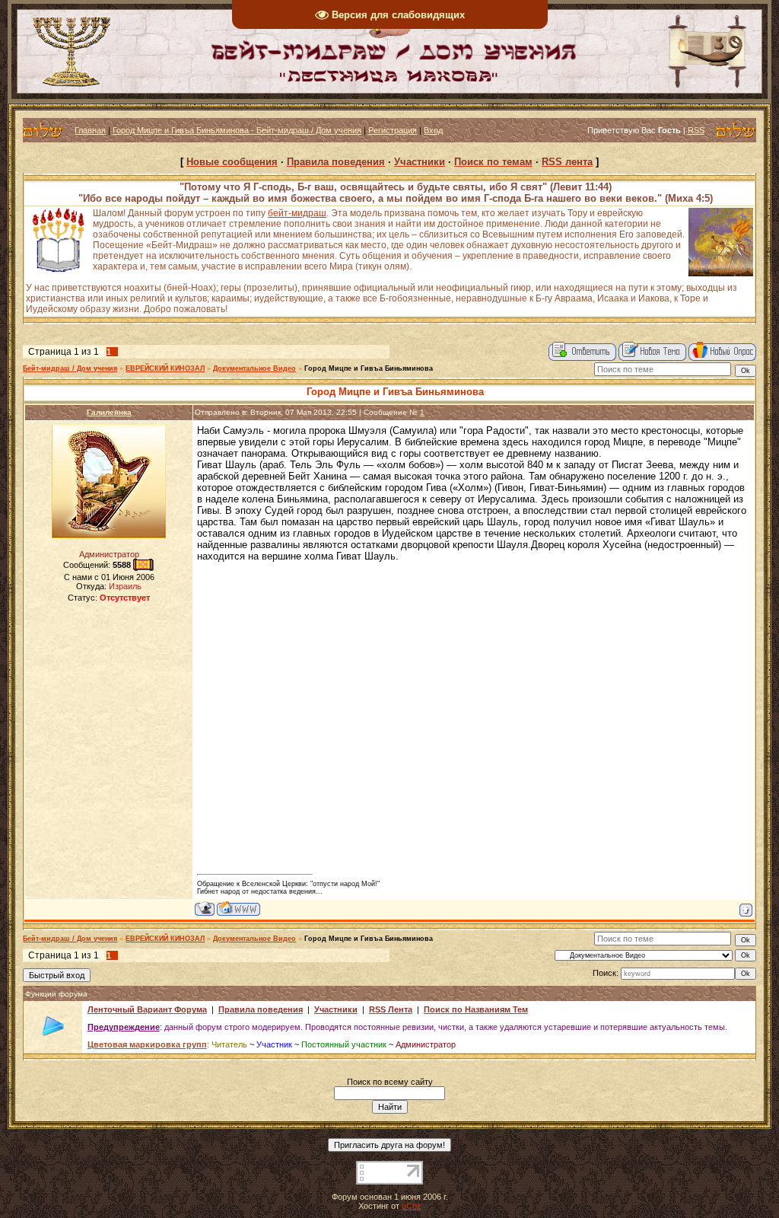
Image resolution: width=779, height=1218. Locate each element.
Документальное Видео (254, 368)
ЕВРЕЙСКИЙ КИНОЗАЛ (165, 368)
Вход (433, 130)
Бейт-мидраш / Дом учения (70, 368)
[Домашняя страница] (238, 908)
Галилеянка (109, 412)
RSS (696, 130)
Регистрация (392, 130)
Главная (90, 130)
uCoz (411, 1205)
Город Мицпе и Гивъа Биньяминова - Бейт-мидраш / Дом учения (237, 130)
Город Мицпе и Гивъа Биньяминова (368, 368)
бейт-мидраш (297, 213)
